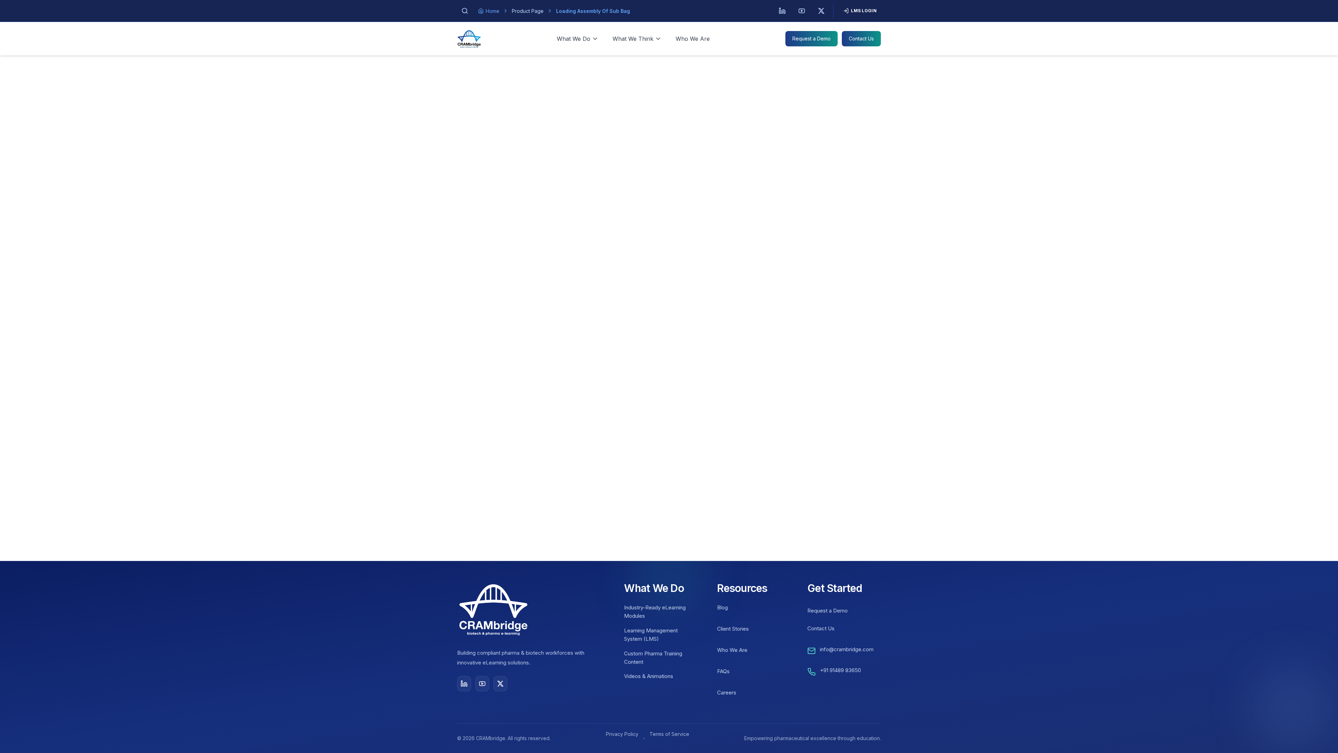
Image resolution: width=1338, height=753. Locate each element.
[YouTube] (801, 10)
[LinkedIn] (782, 10)
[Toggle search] (464, 10)
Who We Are (693, 38)
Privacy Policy (622, 734)
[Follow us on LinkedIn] (464, 683)
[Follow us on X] (500, 683)
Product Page (528, 11)
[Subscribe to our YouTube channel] (482, 683)
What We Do (573, 38)
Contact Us (861, 38)
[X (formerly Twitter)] (821, 10)
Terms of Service (669, 734)
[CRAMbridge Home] (469, 38)
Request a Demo (811, 38)
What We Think (633, 38)
